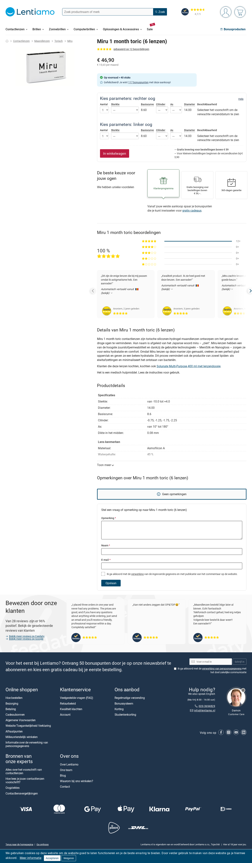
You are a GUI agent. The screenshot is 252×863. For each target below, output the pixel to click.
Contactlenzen (21, 41)
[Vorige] (93, 291)
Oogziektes (13, 788)
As (171, 104)
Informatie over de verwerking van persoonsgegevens (27, 744)
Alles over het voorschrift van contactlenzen (24, 771)
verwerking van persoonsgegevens (221, 668)
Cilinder (160, 104)
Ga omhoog (43, 844)
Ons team (66, 770)
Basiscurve (147, 104)
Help (241, 99)
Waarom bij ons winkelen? (76, 781)
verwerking (137, 574)
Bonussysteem (124, 703)
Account (65, 715)
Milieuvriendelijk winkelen (22, 737)
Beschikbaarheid (207, 104)
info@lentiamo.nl (204, 710)
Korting (119, 709)
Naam (105, 545)
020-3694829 (207, 706)
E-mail (106, 559)
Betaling (11, 709)
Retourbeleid (68, 703)
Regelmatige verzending (130, 698)
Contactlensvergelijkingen (22, 793)
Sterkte (115, 104)
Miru (70, 41)
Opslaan (111, 583)
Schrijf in (239, 661)
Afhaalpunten (14, 731)
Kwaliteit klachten (71, 709)
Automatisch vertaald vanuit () (118, 290)
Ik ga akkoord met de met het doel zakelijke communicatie (212, 670)
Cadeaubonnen (15, 715)
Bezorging (12, 703)
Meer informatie (31, 858)
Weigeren (68, 858)
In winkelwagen (114, 153)
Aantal (104, 104)
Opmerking (108, 518)
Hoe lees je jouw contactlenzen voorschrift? (25, 780)
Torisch (58, 41)
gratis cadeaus (191, 210)
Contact (65, 787)
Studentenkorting (125, 715)
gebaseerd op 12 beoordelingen (131, 49)
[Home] (7, 41)
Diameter (189, 104)
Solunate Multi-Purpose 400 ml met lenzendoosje (188, 366)
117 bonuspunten (138, 82)
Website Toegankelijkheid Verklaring (28, 726)
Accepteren (52, 858)
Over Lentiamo (69, 764)
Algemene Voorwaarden (21, 720)
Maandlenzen (42, 41)
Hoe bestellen (14, 698)
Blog (63, 775)
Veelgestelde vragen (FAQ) (76, 698)
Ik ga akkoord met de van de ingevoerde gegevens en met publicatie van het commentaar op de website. (172, 574)
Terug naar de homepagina (19, 844)
